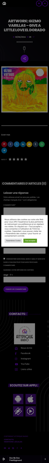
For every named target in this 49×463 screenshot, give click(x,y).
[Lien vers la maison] (4, 3)
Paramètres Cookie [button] (13, 241)
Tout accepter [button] (30, 241)
